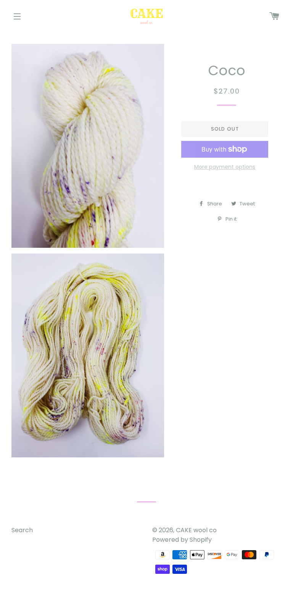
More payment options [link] (224, 167)
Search (22, 530)
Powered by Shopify (182, 539)
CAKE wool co (196, 530)
